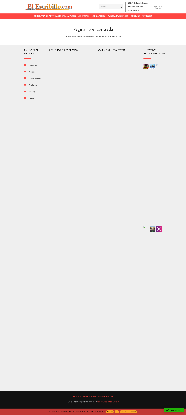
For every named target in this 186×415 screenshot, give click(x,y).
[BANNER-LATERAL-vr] (146, 66)
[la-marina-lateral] (159, 144)
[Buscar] (121, 7)
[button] (174, 410)
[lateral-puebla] (153, 229)
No (117, 412)
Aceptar (110, 412)
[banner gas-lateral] (153, 66)
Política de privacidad (128, 412)
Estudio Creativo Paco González (108, 402)
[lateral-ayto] (146, 307)
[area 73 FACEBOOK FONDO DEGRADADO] (159, 229)
